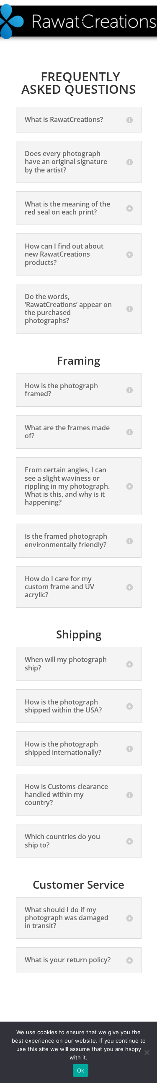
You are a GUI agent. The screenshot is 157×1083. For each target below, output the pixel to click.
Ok (81, 1070)
